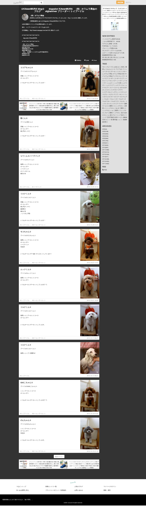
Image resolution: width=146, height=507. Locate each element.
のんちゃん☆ (25, 420)
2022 (103, 138)
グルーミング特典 (107, 48)
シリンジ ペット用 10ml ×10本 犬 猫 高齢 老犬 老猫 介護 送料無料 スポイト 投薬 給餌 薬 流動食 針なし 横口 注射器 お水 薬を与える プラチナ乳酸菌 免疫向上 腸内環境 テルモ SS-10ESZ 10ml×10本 (44, 106)
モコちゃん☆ (25, 231)
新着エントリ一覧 (51, 486)
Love (87, 60)
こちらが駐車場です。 (109, 41)
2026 (103, 129)
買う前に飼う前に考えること (111, 57)
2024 (103, 134)
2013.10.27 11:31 (92, 263)
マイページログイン (110, 486)
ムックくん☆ (25, 269)
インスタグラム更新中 (109, 39)
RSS (105, 170)
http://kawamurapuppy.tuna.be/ (38, 30)
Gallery (78, 60)
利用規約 (63, 490)
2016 (103, 152)
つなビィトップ (21, 486)
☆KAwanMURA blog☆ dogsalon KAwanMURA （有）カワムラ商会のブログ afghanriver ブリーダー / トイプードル (59, 10)
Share (95, 60)
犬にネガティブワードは (110, 50)
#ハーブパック (36, 187)
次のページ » (59, 456)
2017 (103, 150)
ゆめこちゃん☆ (26, 382)
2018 (103, 147)
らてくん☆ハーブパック (30, 156)
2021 (103, 141)
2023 (103, 136)
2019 (103, 145)
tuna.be (73, 482)
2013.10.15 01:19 (92, 451)
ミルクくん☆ (25, 193)
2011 (103, 163)
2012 (103, 161)
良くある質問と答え (22, 490)
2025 (103, 131)
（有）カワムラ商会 (37, 15)
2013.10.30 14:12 (92, 187)
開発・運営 (107, 490)
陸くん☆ (24, 118)
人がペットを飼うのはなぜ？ (111, 53)
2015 (103, 154)
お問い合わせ (78, 490)
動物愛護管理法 (107, 55)
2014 (103, 157)
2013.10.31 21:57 (92, 149)
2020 (103, 143)
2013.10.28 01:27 (92, 225)
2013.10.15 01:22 (92, 413)
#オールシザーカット (39, 98)
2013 (103, 159)
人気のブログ (78, 486)
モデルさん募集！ (107, 44)
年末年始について (107, 46)
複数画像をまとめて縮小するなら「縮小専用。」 (17, 499)
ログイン (128, 2)
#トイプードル (24, 98)
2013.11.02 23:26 (92, 98)
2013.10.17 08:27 (92, 338)
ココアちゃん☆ (26, 67)
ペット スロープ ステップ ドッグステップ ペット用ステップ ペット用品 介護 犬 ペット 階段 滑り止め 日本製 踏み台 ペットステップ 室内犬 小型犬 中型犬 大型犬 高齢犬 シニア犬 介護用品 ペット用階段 (84, 106)
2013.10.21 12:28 (92, 300)
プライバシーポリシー (52, 490)
